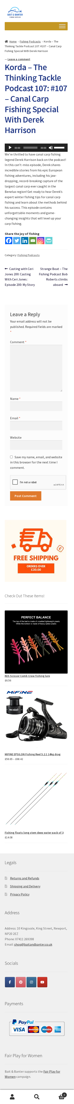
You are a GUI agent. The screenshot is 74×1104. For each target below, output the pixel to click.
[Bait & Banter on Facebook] (10, 982)
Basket (57, 1093)
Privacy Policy (19, 894)
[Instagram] (40, 240)
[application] (36, 148)
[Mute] (51, 148)
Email (15, 418)
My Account (12, 1097)
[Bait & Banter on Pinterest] (21, 982)
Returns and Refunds (24, 878)
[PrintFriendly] (48, 240)
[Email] (32, 240)
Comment (18, 342)
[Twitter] (16, 240)
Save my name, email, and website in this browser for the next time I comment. (36, 462)
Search (37, 1097)
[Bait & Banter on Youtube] (42, 982)
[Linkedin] (24, 240)
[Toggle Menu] (62, 26)
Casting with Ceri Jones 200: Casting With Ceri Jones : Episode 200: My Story (20, 276)
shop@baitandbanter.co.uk (33, 944)
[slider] (60, 147)
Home (13, 41)
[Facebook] (8, 240)
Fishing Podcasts (30, 41)
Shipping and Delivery (25, 886)
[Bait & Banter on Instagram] (31, 982)
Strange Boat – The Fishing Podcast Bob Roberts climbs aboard (53, 276)
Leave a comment (19, 59)
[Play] (10, 148)
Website (16, 437)
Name (15, 399)
